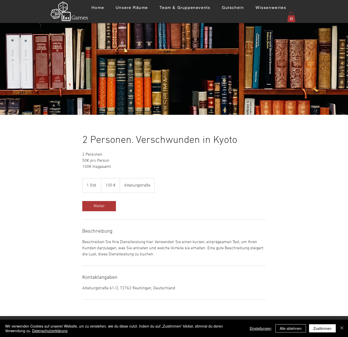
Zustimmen (322, 328)
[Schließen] (342, 328)
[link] (99, 206)
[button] (291, 17)
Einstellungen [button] (260, 328)
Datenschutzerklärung (50, 330)
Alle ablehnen (291, 328)
